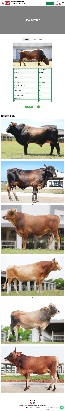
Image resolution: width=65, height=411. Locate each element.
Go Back (26, 39)
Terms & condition (29, 407)
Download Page (29, 106)
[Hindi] (51, 407)
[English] (47, 407)
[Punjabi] (59, 407)
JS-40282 (40, 39)
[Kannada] (53, 407)
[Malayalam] (55, 407)
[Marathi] (57, 407)
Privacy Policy (37, 407)
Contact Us (50, 3)
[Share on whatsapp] (38, 106)
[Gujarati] (49, 407)
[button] (62, 407)
